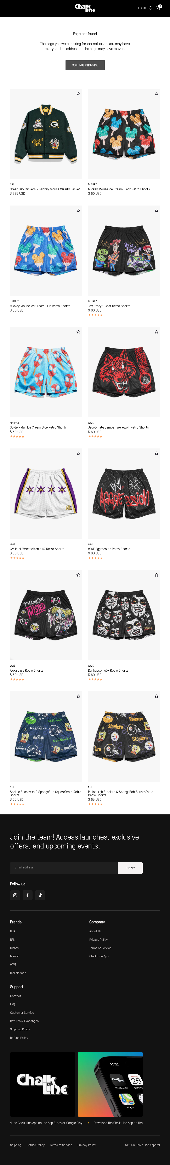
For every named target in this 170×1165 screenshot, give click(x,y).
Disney (92, 184)
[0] (157, 8)
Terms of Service (100, 948)
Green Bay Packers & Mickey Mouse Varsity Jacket (45, 189)
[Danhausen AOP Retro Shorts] (124, 615)
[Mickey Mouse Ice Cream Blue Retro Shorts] (46, 251)
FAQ (12, 1004)
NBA (12, 931)
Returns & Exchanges (24, 1020)
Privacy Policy (98, 939)
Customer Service (22, 1012)
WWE (91, 423)
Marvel (15, 423)
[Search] (150, 8)
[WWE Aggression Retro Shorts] (124, 493)
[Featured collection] (42, 1084)
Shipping (15, 1145)
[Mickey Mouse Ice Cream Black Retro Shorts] (124, 134)
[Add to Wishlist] (78, 94)
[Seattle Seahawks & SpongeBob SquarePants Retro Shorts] (46, 736)
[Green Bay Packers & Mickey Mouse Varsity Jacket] (46, 134)
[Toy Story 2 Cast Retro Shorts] (124, 251)
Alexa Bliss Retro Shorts (26, 670)
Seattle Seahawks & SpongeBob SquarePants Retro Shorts (45, 793)
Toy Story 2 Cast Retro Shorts (109, 306)
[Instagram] (15, 895)
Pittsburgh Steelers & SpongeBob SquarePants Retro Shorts (120, 793)
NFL (12, 184)
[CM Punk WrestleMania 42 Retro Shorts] (46, 493)
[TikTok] (40, 895)
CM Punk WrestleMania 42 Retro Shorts (37, 548)
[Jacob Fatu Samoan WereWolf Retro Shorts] (124, 372)
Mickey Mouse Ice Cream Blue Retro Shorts (40, 306)
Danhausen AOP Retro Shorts (108, 670)
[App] (110, 1084)
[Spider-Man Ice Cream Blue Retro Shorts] (46, 372)
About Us (95, 931)
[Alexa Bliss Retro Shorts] (46, 615)
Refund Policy (19, 1037)
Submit (130, 868)
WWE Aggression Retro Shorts (109, 548)
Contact (15, 996)
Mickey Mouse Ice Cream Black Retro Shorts (119, 189)
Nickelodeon (18, 972)
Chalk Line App (99, 956)
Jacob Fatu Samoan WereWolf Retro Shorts (118, 427)
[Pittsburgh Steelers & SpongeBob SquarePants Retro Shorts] (124, 736)
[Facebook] (28, 895)
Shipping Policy (20, 1029)
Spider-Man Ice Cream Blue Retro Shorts (38, 427)
